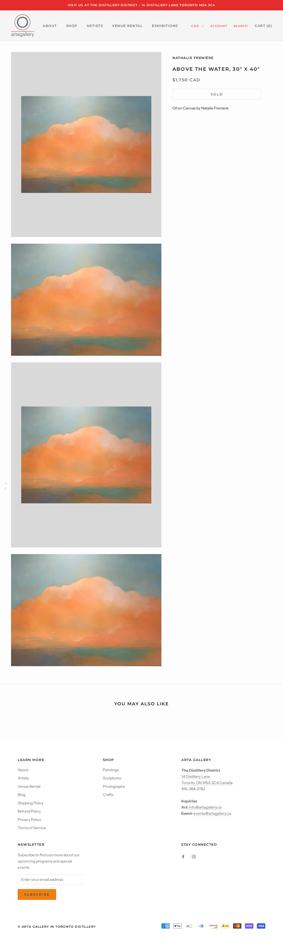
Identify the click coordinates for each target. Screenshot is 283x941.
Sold (217, 94)
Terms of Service (32, 828)
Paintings (111, 770)
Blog (21, 794)
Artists (23, 778)
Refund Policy (29, 811)
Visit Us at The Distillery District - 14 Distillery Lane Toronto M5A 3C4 (141, 5)
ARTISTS (95, 26)
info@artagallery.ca (205, 807)
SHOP (71, 26)
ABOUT (50, 26)
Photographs (114, 786)
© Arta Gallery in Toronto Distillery (57, 927)
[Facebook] (183, 856)
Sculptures (112, 778)
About (23, 770)
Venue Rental (29, 786)
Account (218, 26)
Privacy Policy (29, 819)
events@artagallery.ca (212, 813)
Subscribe (37, 894)
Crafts (108, 794)
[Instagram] (194, 856)
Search (240, 26)
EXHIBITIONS (165, 26)
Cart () (263, 26)
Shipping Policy (31, 803)
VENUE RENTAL (127, 26)
